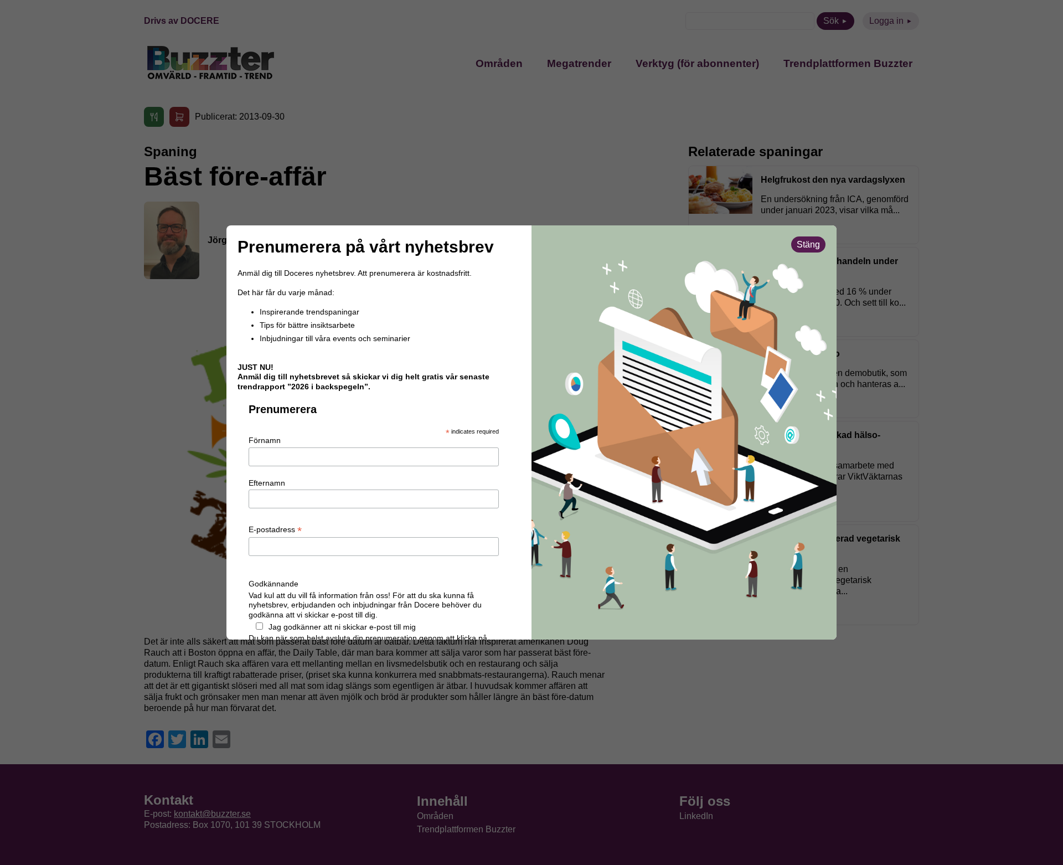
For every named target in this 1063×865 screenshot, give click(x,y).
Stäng (808, 244)
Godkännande (273, 583)
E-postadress (275, 530)
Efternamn (267, 482)
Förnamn (265, 440)
